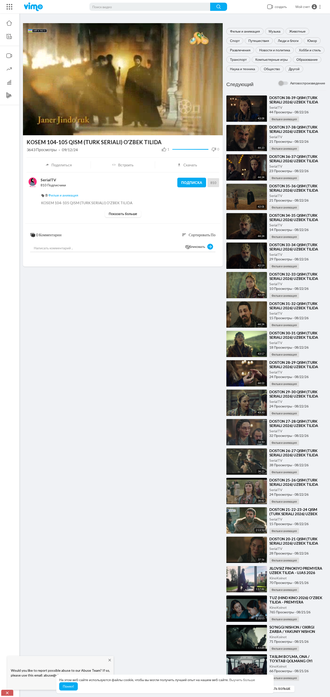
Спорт (235, 41)
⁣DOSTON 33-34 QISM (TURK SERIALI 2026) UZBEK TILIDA (293, 247)
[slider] (106, 129)
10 (191, 129)
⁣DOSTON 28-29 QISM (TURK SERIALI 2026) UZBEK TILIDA (293, 364)
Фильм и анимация (245, 31)
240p (208, 129)
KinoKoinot (278, 578)
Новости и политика (274, 50)
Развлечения (240, 50)
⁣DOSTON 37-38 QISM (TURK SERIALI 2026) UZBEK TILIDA (293, 129)
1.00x (183, 129)
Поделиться (61, 165)
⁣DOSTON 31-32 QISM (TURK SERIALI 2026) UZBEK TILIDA (293, 305)
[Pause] (29, 129)
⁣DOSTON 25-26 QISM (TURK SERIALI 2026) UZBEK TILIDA (293, 482)
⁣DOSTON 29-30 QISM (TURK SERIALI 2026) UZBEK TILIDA (293, 394)
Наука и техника (242, 69)
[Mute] (199, 129)
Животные (297, 31)
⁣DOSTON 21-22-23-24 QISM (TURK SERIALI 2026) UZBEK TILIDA (293, 513)
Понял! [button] (68, 686)
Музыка (274, 31)
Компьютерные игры (271, 59)
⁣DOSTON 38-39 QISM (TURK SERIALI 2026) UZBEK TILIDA (293, 99)
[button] (308, 6)
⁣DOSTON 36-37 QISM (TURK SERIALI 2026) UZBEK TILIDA (293, 158)
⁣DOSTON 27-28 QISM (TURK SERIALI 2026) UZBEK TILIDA (293, 423)
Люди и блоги (288, 41)
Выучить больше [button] (242, 680)
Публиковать (196, 246)
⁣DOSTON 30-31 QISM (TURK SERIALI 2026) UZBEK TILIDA (293, 335)
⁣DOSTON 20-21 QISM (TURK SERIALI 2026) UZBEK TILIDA (293, 541)
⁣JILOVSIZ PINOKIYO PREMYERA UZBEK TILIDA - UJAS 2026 (295, 570)
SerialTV (275, 107)
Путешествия (258, 41)
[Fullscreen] (216, 129)
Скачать (190, 165)
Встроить (126, 165)
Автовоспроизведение (307, 83)
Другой (294, 69)
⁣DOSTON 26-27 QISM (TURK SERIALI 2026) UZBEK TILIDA (293, 452)
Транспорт (238, 59)
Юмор (312, 41)
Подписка (191, 182)
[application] (123, 79)
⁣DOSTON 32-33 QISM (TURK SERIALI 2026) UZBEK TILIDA (293, 276)
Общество (272, 69)
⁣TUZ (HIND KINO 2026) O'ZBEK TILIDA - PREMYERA (295, 599)
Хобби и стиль (310, 50)
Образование (307, 59)
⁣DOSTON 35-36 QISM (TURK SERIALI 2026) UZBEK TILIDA (293, 188)
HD (205, 117)
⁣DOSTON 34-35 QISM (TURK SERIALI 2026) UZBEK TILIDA (293, 217)
